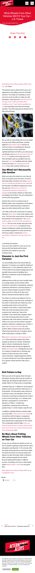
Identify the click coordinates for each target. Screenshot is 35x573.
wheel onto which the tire (10, 226)
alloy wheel (12, 214)
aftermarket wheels (15, 145)
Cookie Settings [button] (6, 569)
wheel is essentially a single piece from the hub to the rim (16, 235)
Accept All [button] (15, 569)
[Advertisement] (17, 63)
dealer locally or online (13, 464)
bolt (12, 408)
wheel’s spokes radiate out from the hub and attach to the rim (17, 221)
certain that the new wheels (21, 414)
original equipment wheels (13, 326)
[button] (26, 3)
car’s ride (12, 161)
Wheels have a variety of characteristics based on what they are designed (14, 190)
